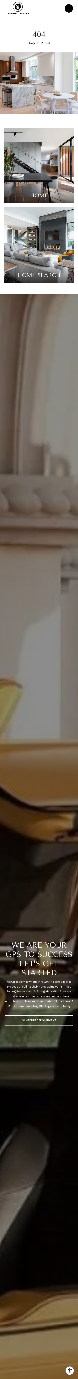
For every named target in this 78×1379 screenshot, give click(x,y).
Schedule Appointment (39, 1020)
